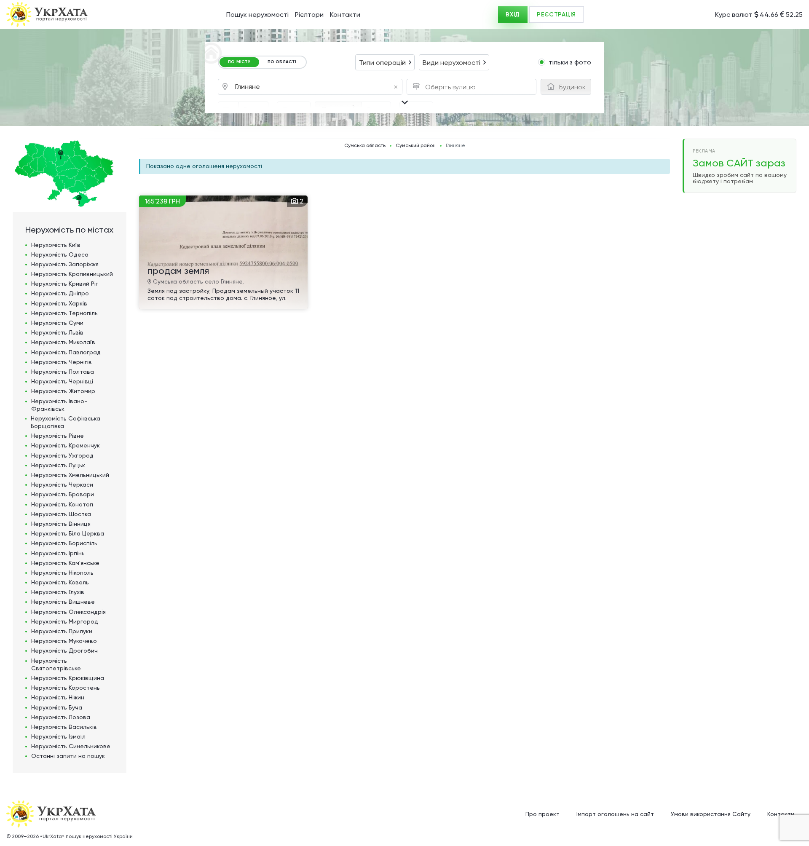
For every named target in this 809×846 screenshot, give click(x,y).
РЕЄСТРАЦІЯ (556, 14)
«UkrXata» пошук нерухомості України (86, 836)
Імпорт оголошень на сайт (615, 814)
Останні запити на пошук (68, 755)
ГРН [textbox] (228, 110)
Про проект (542, 814)
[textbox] (452, 87)
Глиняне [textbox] (316, 87)
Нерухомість (55, 244)
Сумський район (416, 145)
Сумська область (365, 145)
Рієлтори (309, 15)
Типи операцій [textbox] (382, 63)
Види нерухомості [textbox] (451, 63)
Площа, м (338, 108)
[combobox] (385, 62)
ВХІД (513, 14)
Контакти (345, 15)
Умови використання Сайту (710, 814)
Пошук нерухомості (257, 15)
